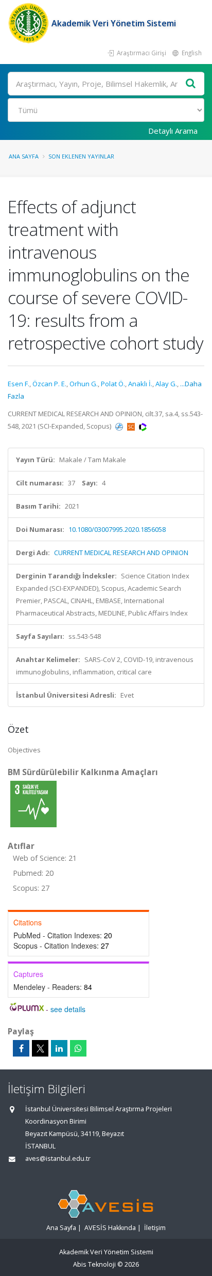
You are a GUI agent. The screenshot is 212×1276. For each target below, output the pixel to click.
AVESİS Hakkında (110, 1227)
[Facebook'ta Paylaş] (21, 1048)
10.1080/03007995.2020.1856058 (117, 529)
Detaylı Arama (173, 130)
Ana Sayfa (24, 156)
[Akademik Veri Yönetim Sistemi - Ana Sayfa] (29, 23)
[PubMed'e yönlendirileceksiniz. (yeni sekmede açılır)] (120, 426)
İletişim (155, 1227)
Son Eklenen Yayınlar (81, 156)
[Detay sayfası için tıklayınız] (33, 803)
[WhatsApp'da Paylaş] (78, 1048)
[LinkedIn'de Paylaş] (59, 1048)
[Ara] (191, 84)
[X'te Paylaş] (40, 1048)
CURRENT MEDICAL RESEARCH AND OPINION (121, 552)
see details (67, 1009)
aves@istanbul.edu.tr (58, 1158)
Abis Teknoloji (94, 1264)
